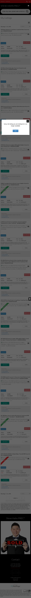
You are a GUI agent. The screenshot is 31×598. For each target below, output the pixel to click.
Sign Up (8, 1)
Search (27, 11)
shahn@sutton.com (5, 63)
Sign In (2, 1)
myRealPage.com (15, 586)
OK (15, 130)
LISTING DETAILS (5, 55)
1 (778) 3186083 (4, 62)
